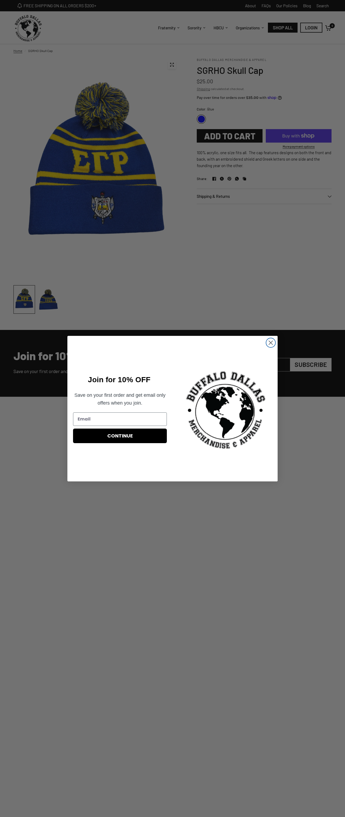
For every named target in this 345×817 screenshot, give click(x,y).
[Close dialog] (270, 342)
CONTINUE (120, 435)
